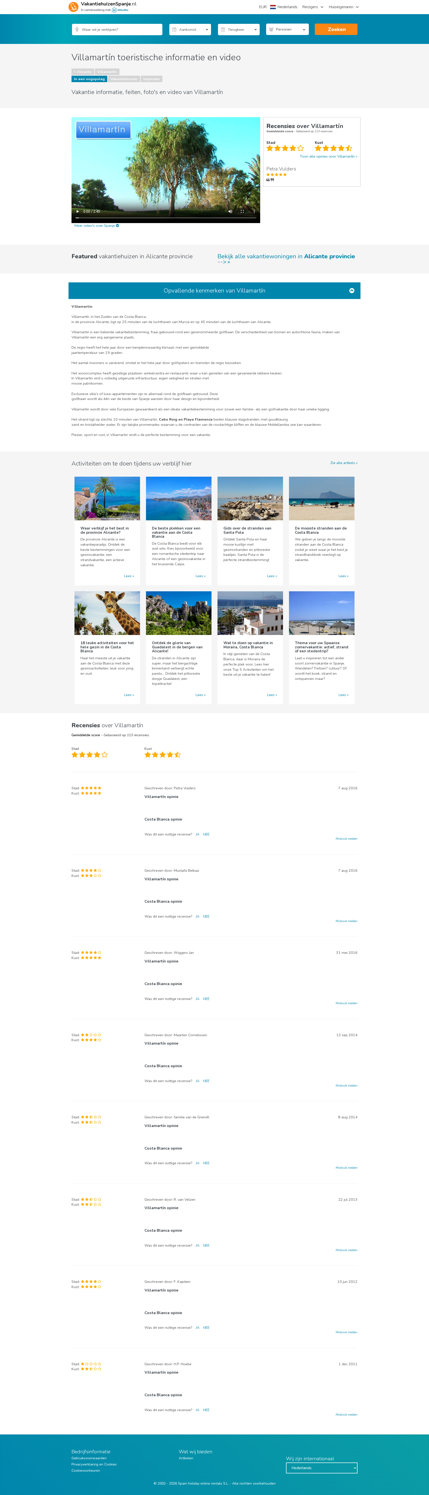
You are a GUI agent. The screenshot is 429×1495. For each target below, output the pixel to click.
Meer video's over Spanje (95, 225)
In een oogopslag (89, 78)
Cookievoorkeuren (86, 1470)
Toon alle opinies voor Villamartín (327, 156)
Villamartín (107, 71)
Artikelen (186, 1458)
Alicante (84, 71)
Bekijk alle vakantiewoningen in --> (286, 259)
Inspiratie (151, 78)
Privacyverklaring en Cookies (94, 1464)
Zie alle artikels (342, 462)
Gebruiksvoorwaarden (89, 1458)
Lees (128, 575)
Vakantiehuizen (124, 78)
